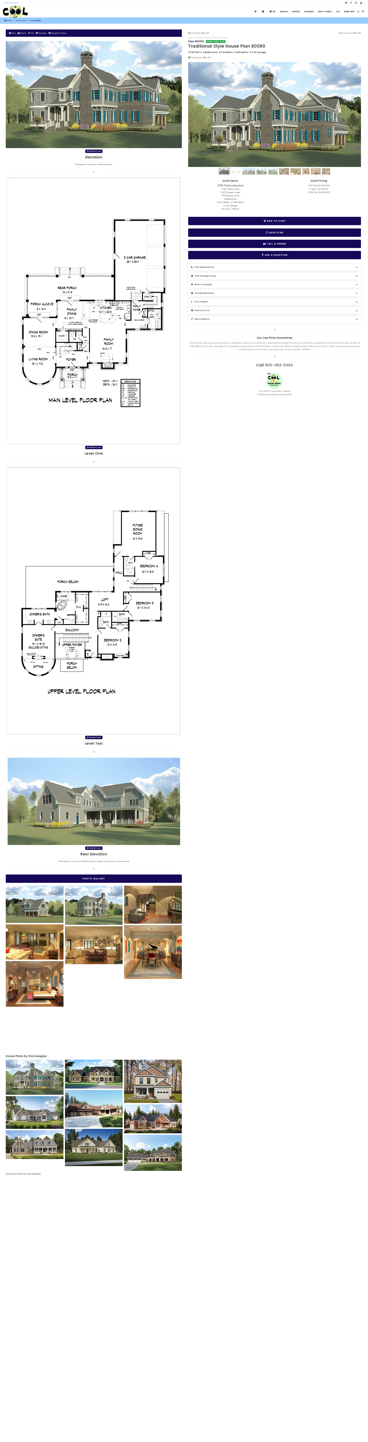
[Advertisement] (94, 1031)
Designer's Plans (58, 33)
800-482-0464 (279, 365)
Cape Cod (192, 37)
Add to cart (276, 221)
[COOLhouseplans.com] (15, 11)
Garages (309, 11)
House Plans (21, 20)
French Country (205, 37)
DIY (338, 11)
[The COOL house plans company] (274, 380)
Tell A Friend (276, 243)
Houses (296, 11)
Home (9, 20)
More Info (349, 11)
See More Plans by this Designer (23, 1173)
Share (23, 33)
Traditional (217, 37)
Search (284, 11)
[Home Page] (263, 11)
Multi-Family (325, 11)
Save (196, 3)
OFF (207, 33)
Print (13, 33)
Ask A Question (276, 255)
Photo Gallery (94, 878)
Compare (42, 33)
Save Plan (275, 232)
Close (205, 3)
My (274, 11)
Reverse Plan (94, 151)
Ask (32, 33)
